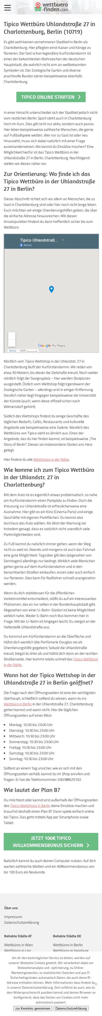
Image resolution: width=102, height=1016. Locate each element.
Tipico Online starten (48, 97)
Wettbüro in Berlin (18, 704)
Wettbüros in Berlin (68, 945)
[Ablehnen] (95, 983)
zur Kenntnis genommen (32, 1008)
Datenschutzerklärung (21, 922)
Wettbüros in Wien (18, 945)
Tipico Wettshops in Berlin (30, 805)
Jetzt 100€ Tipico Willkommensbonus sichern (48, 841)
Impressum (13, 917)
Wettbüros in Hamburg (71, 950)
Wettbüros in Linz (17, 950)
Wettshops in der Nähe (51, 459)
